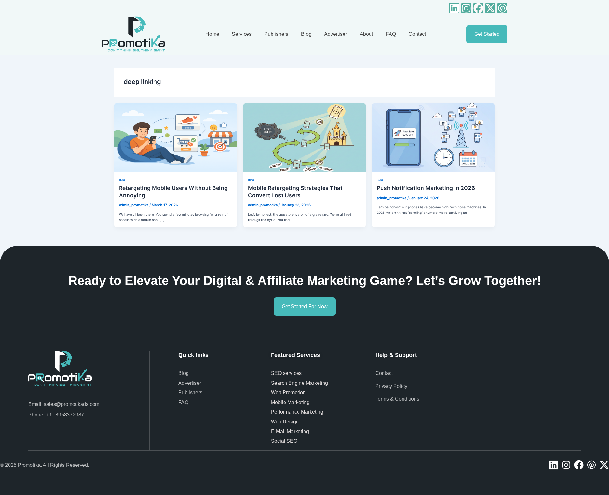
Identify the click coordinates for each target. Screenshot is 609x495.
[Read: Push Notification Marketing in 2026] (433, 137)
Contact (417, 34)
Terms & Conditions (397, 399)
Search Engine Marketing (299, 383)
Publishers (276, 34)
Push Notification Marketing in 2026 (426, 188)
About (366, 34)
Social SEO (284, 441)
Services (242, 34)
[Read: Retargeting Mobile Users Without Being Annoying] (175, 137)
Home (212, 34)
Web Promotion (289, 392)
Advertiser (335, 34)
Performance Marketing (298, 412)
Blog (306, 34)
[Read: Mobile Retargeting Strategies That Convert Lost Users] (304, 137)
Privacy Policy (391, 386)
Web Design (285, 421)
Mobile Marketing (291, 402)
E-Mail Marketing (290, 431)
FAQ (391, 34)
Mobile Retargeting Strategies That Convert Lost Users (295, 192)
